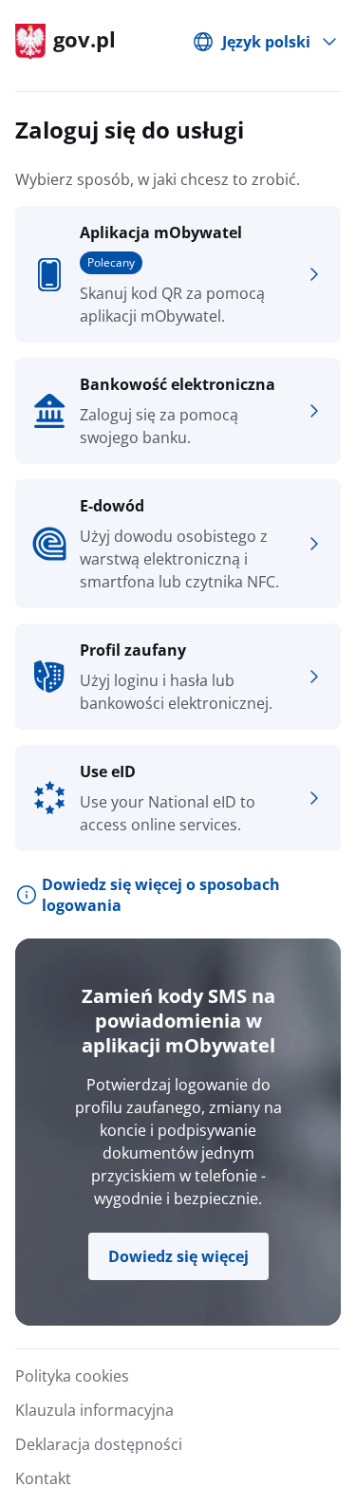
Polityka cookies (72, 1376)
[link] (178, 274)
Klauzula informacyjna (94, 1410)
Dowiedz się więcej (178, 1256)
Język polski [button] (266, 41)
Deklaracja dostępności (98, 1444)
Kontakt (43, 1478)
